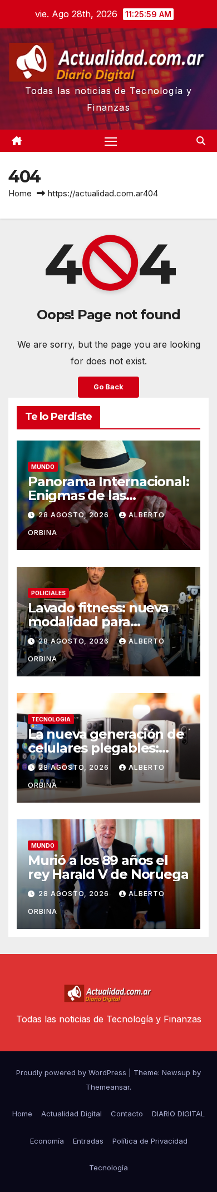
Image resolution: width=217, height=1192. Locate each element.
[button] (200, 140)
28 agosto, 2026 (74, 515)
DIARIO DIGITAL (178, 1113)
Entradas (88, 1140)
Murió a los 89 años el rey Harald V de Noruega (108, 867)
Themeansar (108, 1086)
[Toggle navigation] (110, 141)
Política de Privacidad (150, 1140)
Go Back (108, 387)
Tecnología (108, 1167)
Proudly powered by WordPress (72, 1072)
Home (20, 193)
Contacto (127, 1113)
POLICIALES (48, 593)
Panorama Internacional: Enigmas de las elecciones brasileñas (108, 495)
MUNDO (43, 466)
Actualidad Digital (71, 1113)
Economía (47, 1140)
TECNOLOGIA (51, 719)
